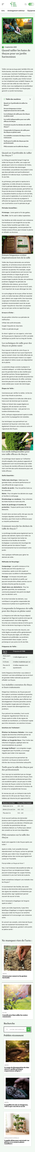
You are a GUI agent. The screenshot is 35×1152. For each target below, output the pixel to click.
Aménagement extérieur (11, 1138)
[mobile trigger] (3, 4)
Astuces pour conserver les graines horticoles (14, 977)
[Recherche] (25, 4)
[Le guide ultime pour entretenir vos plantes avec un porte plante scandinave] (17, 1124)
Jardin (4, 973)
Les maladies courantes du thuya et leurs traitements (17, 136)
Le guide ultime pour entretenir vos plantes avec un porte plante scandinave (16, 1142)
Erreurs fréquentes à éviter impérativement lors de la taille (14, 109)
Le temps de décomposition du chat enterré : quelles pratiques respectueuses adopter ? (16, 1069)
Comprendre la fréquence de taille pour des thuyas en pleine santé (17, 131)
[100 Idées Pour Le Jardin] (13, 4)
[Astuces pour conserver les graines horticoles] (17, 958)
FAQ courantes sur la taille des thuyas (16, 146)
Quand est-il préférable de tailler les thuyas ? (15, 104)
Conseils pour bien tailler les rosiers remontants (15, 1016)
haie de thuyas (13, 69)
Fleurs (4, 1012)
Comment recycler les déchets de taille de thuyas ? (17, 126)
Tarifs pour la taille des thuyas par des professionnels (16, 142)
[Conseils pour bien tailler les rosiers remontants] (17, 997)
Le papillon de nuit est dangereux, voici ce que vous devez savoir (16, 1105)
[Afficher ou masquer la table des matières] (26, 99)
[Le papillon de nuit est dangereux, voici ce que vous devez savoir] (17, 1088)
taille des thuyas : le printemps (19, 174)
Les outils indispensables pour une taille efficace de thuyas (17, 120)
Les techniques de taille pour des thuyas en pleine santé (17, 115)
